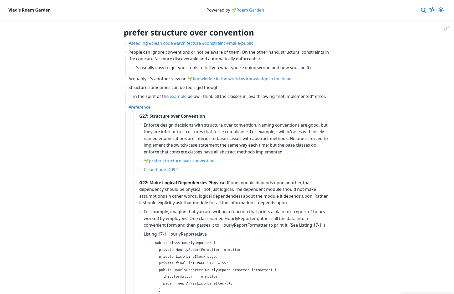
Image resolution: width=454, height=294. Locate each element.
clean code (162, 43)
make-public (241, 43)
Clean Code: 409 (159, 169)
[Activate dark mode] (441, 10)
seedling (139, 43)
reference (141, 107)
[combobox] (424, 10)
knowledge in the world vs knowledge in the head (242, 79)
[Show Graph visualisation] (432, 10)
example (178, 96)
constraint (215, 43)
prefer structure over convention (182, 161)
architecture (189, 43)
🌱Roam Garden (247, 10)
